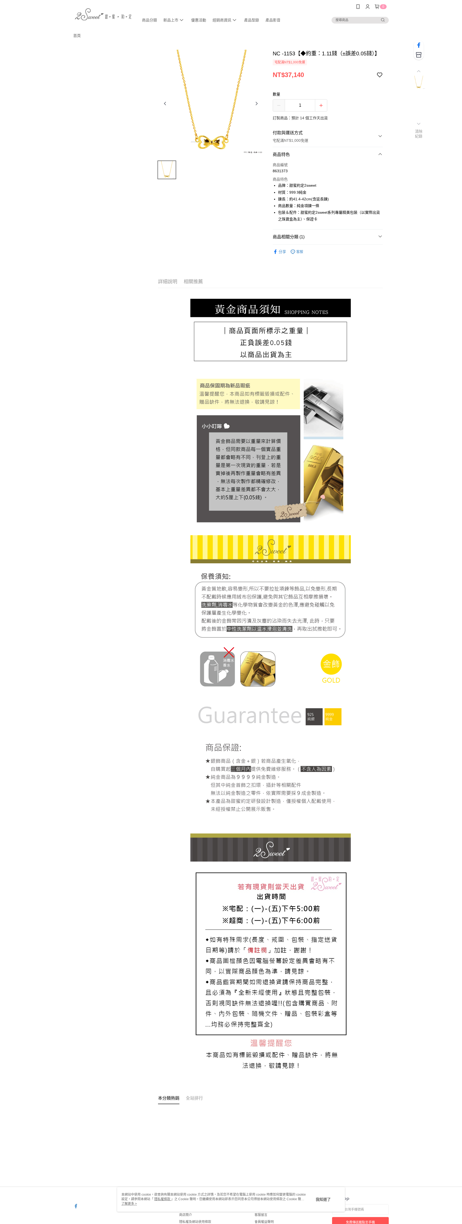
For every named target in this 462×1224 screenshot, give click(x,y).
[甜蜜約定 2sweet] (103, 14)
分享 (282, 252)
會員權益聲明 (264, 1222)
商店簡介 (185, 1215)
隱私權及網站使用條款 (195, 1222)
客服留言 (261, 1215)
